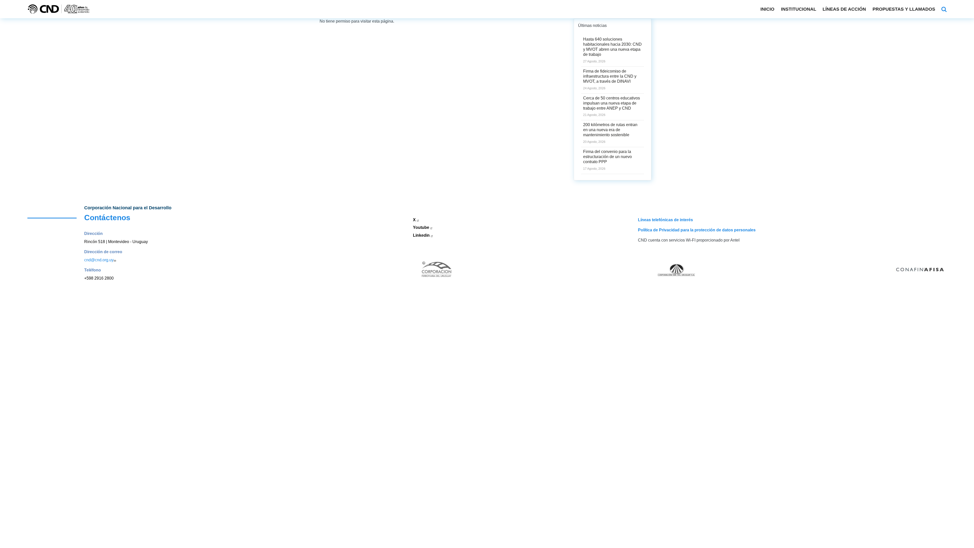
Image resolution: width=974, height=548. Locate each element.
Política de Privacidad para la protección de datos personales (697, 230)
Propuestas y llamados (904, 9)
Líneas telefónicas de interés (665, 220)
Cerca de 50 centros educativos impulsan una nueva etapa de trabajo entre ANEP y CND (611, 103)
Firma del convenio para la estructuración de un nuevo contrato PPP (607, 156)
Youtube (421, 227)
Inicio (767, 9)
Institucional (798, 9)
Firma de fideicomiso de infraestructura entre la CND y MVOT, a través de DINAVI (609, 76)
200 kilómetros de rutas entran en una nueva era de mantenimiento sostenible (610, 130)
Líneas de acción (844, 9)
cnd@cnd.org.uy (99, 260)
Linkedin (422, 235)
